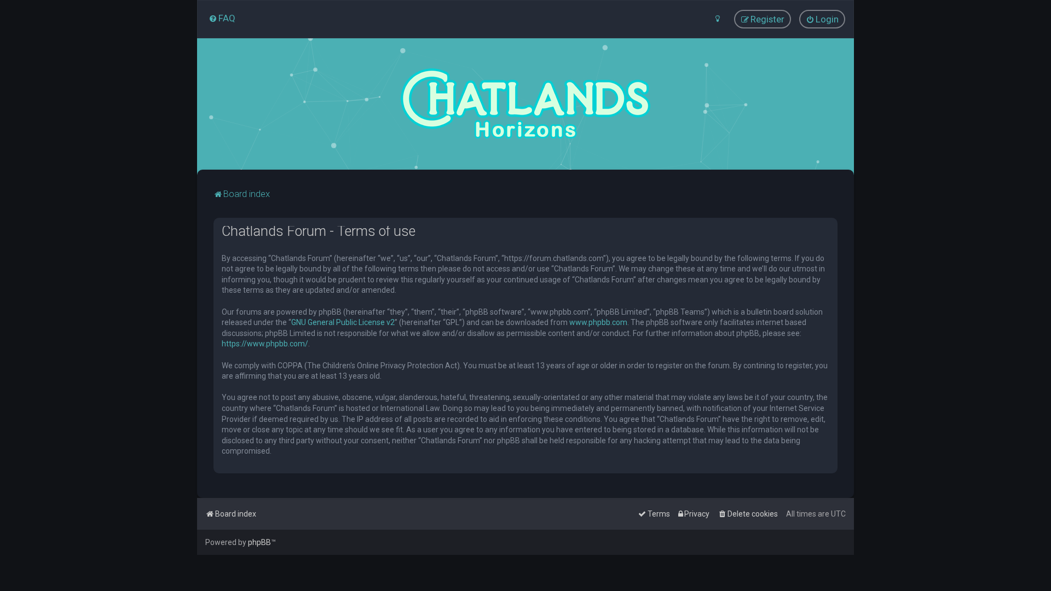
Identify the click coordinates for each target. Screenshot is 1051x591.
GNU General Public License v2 (343, 322)
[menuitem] (222, 18)
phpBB (259, 542)
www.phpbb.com (598, 322)
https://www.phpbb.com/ (265, 343)
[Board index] (525, 104)
